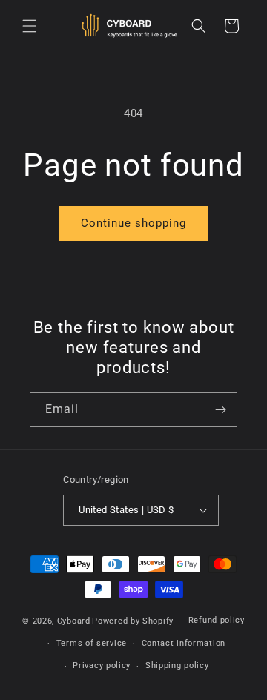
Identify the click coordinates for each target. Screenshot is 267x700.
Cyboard (73, 621)
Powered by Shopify (133, 621)
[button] (29, 26)
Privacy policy (102, 665)
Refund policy (216, 620)
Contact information (183, 643)
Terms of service (91, 643)
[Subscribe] (220, 409)
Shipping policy (177, 665)
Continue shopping (133, 223)
